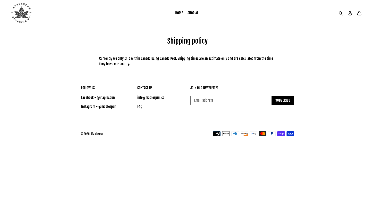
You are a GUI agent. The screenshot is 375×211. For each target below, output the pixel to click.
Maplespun (97, 134)
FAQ (139, 106)
